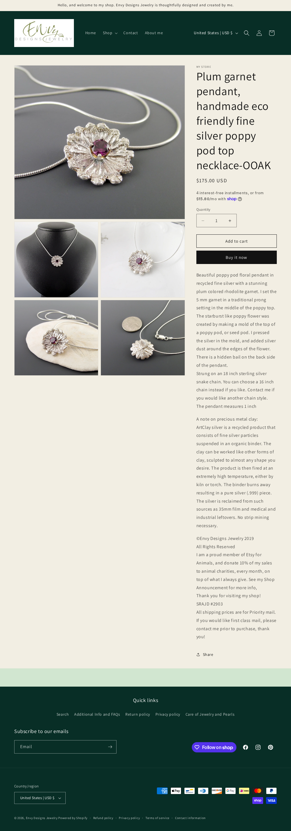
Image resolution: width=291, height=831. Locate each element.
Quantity (203, 209)
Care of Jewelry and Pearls (210, 714)
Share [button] (208, 654)
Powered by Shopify (73, 818)
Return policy (137, 714)
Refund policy (103, 818)
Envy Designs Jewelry (42, 818)
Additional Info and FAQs (97, 714)
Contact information (190, 818)
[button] (109, 33)
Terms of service (157, 818)
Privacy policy (167, 714)
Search (63, 714)
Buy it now (236, 257)
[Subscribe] (110, 747)
